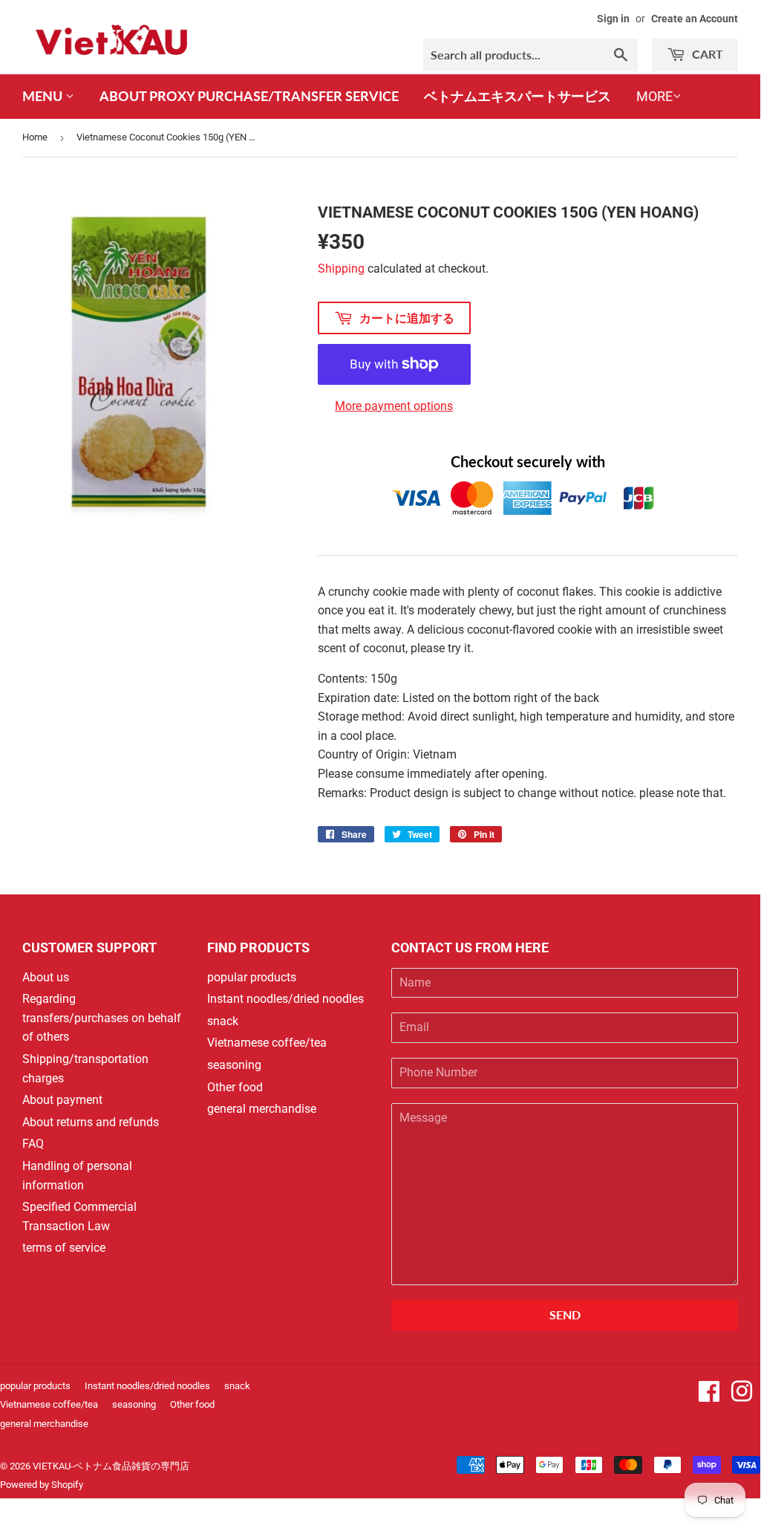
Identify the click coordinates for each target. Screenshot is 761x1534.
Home (35, 137)
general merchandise (261, 1109)
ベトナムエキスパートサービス (517, 96)
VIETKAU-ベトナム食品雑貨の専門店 (111, 1466)
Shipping (341, 268)
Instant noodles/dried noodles (285, 999)
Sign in (613, 19)
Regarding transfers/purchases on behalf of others (101, 1018)
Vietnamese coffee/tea (267, 1043)
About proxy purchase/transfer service (249, 96)
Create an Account (694, 19)
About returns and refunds (90, 1122)
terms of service (63, 1248)
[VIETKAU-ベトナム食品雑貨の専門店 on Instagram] (742, 1396)
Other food (235, 1087)
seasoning (234, 1065)
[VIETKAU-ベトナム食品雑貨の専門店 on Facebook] (709, 1396)
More (654, 96)
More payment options (394, 406)
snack (222, 1021)
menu (43, 96)
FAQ (33, 1144)
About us (45, 977)
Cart (706, 54)
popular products (251, 977)
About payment (62, 1100)
